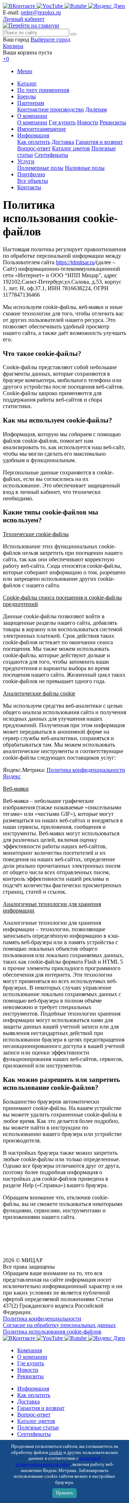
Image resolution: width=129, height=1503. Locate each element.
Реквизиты (113, 122)
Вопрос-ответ (34, 148)
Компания (29, 1350)
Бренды (26, 96)
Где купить (62, 122)
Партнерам (30, 103)
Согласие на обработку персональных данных (59, 1325)
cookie (55, 1452)
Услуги (25, 161)
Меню (24, 71)
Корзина (13, 46)
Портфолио (31, 174)
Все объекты (32, 181)
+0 (6, 59)
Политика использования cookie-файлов (52, 1332)
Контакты (29, 187)
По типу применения (43, 90)
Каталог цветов (71, 148)
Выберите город (50, 39)
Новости (87, 122)
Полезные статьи (38, 1427)
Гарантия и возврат (99, 142)
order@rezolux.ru (41, 12)
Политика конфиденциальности (42, 1319)
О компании (32, 116)
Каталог (27, 83)
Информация (33, 135)
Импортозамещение (41, 129)
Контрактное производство (50, 109)
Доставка (63, 142)
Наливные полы (85, 168)
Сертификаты (51, 155)
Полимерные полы (40, 168)
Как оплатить (33, 142)
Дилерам (96, 109)
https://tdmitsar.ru (75, 262)
